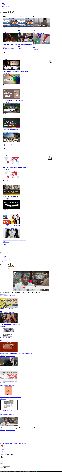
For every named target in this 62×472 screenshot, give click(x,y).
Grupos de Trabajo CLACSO (6, 337)
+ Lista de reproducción (35, 32)
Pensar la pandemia (11, 308)
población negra (19, 443)
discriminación (9, 443)
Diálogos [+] (19, 16)
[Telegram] (32, 56)
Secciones (3, 15)
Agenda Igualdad (4, 294)
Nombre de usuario (2, 457)
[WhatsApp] (32, 55)
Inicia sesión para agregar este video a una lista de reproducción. (10, 88)
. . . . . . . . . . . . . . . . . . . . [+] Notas (50, 159)
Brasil (7, 443)
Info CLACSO (5, 59)
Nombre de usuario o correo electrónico (5, 464)
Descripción (3, 415)
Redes (35, 27)
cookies (4, 471)
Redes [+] (34, 16)
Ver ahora (4, 30)
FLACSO (12, 443)
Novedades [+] (5, 16)
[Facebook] (32, 53)
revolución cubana (24, 443)
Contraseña (1, 460)
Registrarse (2, 461)
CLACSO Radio (5, 155)
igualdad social (15, 443)
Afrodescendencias (4, 443)
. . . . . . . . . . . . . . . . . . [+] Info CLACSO (50, 63)
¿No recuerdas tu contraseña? (3, 468)
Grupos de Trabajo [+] (50, 17)
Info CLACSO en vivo (10, 84)
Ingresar (1, 467)
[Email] (32, 58)
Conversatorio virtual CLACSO (5, 308)
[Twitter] (32, 54)
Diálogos (5, 27)
